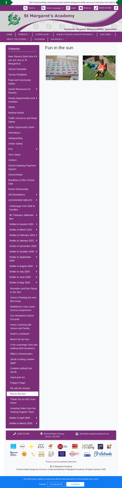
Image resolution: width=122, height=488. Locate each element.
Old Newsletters (16, 194)
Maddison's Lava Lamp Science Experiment (22, 308)
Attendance (14, 132)
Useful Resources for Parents (19, 91)
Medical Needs (16, 112)
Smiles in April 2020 (19, 418)
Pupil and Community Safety (19, 82)
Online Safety (15, 143)
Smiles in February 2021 (22, 235)
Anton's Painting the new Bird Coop (23, 299)
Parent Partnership (18, 189)
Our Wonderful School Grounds (22, 317)
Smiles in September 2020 (20, 259)
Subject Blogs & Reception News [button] (74, 34)
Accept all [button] (75, 484)
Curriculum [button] (42, 34)
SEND (11, 107)
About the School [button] (17, 39)
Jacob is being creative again (22, 361)
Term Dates (14, 154)
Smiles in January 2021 (21, 240)
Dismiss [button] (42, 484)
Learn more (93, 479)
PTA (10, 149)
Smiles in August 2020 (21, 266)
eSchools (43, 469)
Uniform (12, 160)
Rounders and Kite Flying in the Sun (23, 290)
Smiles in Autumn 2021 (21, 224)
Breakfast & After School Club (21, 182)
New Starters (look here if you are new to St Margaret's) (21, 60)
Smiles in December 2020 (22, 246)
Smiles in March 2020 (20, 423)
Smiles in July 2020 (19, 271)
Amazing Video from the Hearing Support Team (23, 410)
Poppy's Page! (17, 383)
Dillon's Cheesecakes (21, 353)
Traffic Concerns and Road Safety (22, 120)
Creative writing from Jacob (21, 370)
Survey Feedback (17, 74)
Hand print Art (17, 377)
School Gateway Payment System (22, 167)
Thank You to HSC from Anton (22, 401)
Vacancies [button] (56, 39)
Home (9, 34)
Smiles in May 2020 (19, 282)
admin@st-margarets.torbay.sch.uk (94, 434)
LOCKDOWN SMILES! (20, 200)
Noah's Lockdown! (20, 333)
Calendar (39, 39)
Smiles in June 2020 (20, 277)
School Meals (15, 174)
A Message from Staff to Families (22, 208)
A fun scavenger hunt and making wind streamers (23, 346)
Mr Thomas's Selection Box (21, 217)
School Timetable (17, 69)
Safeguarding (15, 138)
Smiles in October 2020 (21, 251)
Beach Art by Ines (19, 339)
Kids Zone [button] (105, 34)
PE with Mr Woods (20, 388)
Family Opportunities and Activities (21, 100)
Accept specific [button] (56, 484)
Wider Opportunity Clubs (21, 127)
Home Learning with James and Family (20, 326)
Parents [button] (23, 34)
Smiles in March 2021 (20, 229)
